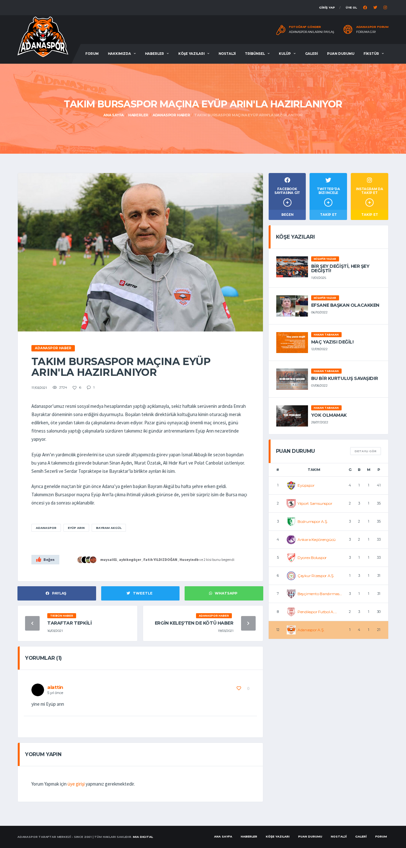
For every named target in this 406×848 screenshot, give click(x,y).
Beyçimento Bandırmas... (320, 593)
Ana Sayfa (113, 115)
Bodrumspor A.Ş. (313, 521)
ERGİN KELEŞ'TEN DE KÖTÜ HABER (194, 623)
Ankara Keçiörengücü (317, 539)
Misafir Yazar (325, 258)
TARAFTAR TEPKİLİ (69, 623)
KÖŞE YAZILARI (191, 54)
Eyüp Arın (76, 528)
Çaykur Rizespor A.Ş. (316, 575)
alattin (55, 687)
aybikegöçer (130, 559)
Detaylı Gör (366, 451)
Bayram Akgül (108, 528)
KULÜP (285, 54)
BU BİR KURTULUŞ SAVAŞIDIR (344, 378)
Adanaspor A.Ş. (311, 629)
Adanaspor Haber (171, 115)
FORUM (92, 54)
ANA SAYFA (223, 836)
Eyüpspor (306, 485)
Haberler (138, 115)
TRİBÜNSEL (255, 54)
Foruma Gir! (366, 32)
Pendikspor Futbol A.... (317, 611)
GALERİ (311, 54)
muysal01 (108, 559)
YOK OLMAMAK (329, 415)
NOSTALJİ (227, 54)
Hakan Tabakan (326, 334)
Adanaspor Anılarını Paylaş (311, 32)
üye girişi (76, 784)
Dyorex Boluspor (312, 557)
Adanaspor (46, 528)
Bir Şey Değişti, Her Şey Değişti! (340, 268)
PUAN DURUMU (340, 54)
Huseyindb (189, 559)
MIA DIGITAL (143, 836)
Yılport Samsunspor (315, 503)
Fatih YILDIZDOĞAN (160, 559)
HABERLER (154, 54)
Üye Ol (351, 7)
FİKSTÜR (371, 54)
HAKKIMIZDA (119, 54)
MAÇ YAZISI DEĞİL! (332, 342)
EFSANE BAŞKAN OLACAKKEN (345, 305)
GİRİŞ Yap (327, 7)
